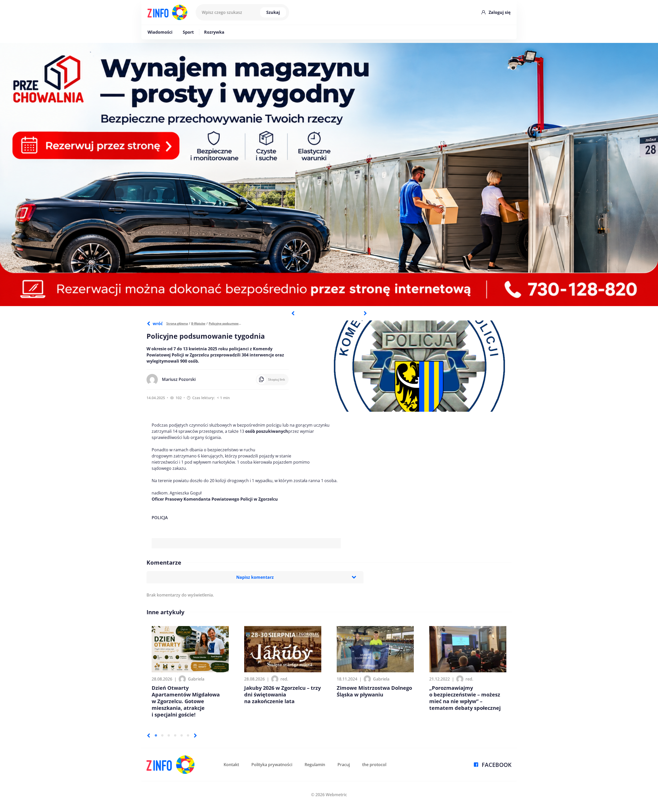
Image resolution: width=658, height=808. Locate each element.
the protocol (374, 764)
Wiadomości (160, 32)
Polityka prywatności (271, 764)
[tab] (156, 735)
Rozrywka (214, 32)
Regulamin (315, 764)
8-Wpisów (198, 323)
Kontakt (231, 764)
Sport (188, 32)
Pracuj (343, 764)
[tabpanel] (329, 174)
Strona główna (177, 323)
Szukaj (273, 12)
